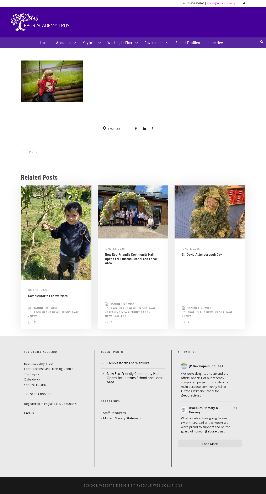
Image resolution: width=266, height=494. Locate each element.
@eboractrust (191, 395)
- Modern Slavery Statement (121, 418)
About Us (63, 43)
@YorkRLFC (189, 422)
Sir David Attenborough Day (202, 254)
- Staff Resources (113, 413)
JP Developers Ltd (202, 366)
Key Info (89, 43)
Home (44, 43)
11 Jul (236, 408)
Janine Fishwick (46, 307)
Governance (153, 43)
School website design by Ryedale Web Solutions (133, 485)
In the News (216, 43)
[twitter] (244, 3)
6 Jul (220, 366)
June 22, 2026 (115, 249)
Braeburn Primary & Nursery (203, 410)
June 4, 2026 (191, 249)
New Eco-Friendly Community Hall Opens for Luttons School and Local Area (131, 258)
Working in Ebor (120, 43)
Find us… (30, 413)
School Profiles (187, 43)
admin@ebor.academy (221, 3)
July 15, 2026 (38, 290)
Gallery (120, 315)
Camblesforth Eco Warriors (48, 296)
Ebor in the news (47, 312)
